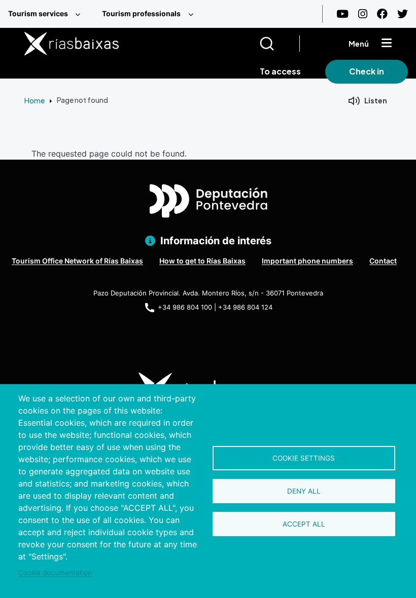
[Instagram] (362, 14)
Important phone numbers (307, 260)
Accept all (304, 524)
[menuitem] (47, 14)
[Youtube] (342, 14)
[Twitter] (402, 14)
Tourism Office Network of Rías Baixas (77, 260)
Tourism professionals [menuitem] (141, 13)
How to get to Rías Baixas (202, 260)
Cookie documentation (55, 573)
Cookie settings (303, 458)
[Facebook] (382, 14)
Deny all (304, 491)
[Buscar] (279, 43)
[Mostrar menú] (387, 43)
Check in (366, 71)
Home (34, 100)
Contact (383, 260)
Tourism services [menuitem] (38, 13)
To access (280, 71)
